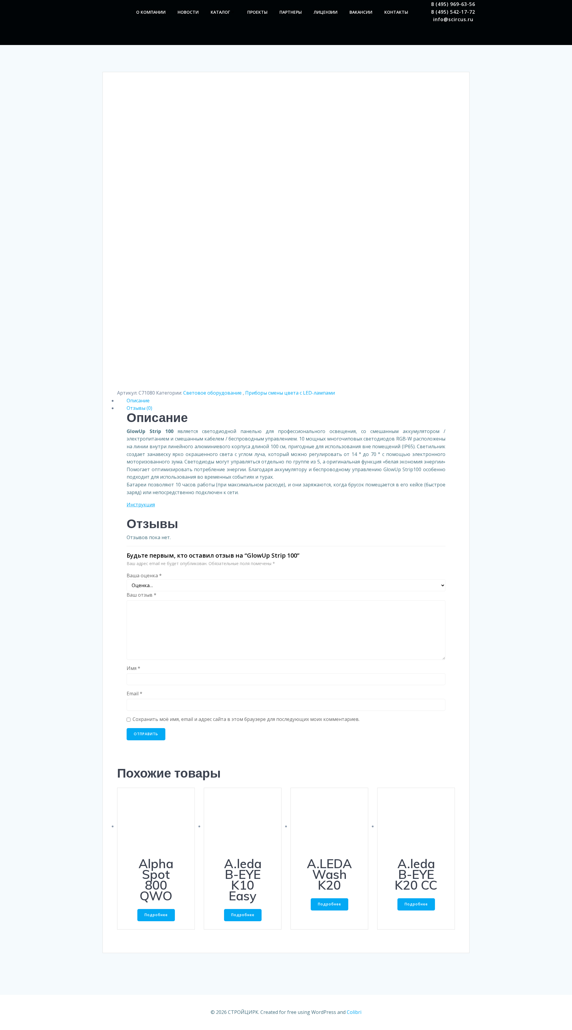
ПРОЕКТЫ (257, 12)
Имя (133, 668)
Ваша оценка (144, 575)
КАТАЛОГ (220, 12)
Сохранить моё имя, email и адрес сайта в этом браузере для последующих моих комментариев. (246, 719)
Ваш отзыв (141, 595)
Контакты (396, 12)
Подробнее (156, 914)
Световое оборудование (213, 393)
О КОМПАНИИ (151, 12)
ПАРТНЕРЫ (290, 12)
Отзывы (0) (139, 408)
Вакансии (360, 12)
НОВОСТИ (188, 12)
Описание (138, 400)
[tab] (286, 401)
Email (134, 693)
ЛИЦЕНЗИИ (326, 12)
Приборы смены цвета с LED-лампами (290, 393)
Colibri (354, 1012)
